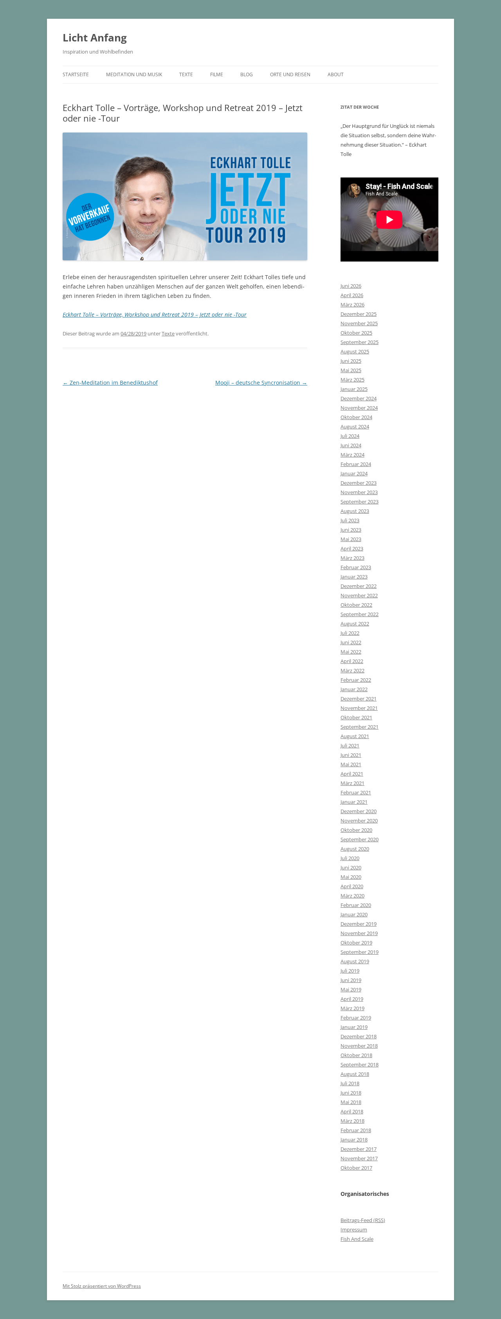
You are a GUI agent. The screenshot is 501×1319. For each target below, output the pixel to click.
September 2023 (359, 501)
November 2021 (359, 707)
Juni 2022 (351, 642)
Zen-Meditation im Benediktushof (110, 382)
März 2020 (352, 895)
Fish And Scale (357, 1238)
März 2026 (352, 304)
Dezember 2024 (359, 398)
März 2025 (352, 379)
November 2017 (359, 1158)
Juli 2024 (350, 435)
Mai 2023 (351, 539)
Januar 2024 (354, 473)
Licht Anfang (95, 37)
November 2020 (359, 820)
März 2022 (352, 670)
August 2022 (355, 623)
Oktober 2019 (356, 942)
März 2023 (352, 557)
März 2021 (352, 783)
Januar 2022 (354, 689)
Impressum (354, 1229)
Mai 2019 (351, 989)
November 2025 (359, 323)
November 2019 (359, 933)
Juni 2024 (351, 445)
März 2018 (352, 1120)
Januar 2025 (354, 388)
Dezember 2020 (359, 811)
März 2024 (352, 454)
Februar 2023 (356, 567)
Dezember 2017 (359, 1148)
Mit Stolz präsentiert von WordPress (102, 1286)
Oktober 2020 (356, 829)
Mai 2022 (351, 651)
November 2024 (359, 407)
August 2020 (355, 848)
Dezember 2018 (359, 1036)
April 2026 (352, 295)
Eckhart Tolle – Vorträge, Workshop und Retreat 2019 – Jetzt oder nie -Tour (155, 314)
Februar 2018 (356, 1130)
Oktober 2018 (356, 1055)
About (336, 74)
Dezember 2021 (359, 698)
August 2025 (355, 351)
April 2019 (352, 998)
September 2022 (359, 614)
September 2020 (359, 839)
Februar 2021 (356, 792)
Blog (246, 74)
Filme (216, 74)
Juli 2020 (350, 858)
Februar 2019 (356, 1017)
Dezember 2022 (359, 586)
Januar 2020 (354, 914)
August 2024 (355, 426)
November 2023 (359, 492)
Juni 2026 (351, 285)
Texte (186, 74)
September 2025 (359, 342)
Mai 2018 (351, 1102)
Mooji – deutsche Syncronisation (261, 382)
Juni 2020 (351, 867)
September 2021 (359, 726)
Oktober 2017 (356, 1167)
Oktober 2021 (356, 717)
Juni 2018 (351, 1092)
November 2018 (359, 1045)
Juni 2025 (351, 360)
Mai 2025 (351, 370)
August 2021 (355, 736)
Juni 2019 (351, 980)
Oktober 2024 (356, 417)
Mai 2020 (351, 876)
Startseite (76, 74)
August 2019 (355, 961)
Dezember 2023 (359, 482)
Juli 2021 (350, 745)
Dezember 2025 (359, 313)
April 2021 (352, 773)
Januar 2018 (354, 1139)
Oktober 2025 (356, 332)
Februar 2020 (356, 905)
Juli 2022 (350, 632)
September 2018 (359, 1064)
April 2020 (352, 886)
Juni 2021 (351, 754)
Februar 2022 (356, 679)
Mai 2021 (351, 764)
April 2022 (352, 661)
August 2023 (355, 510)
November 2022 (359, 595)
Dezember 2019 (359, 923)
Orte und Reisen (290, 74)
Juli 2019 (350, 970)
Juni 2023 (351, 529)
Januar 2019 (354, 1026)
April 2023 (352, 548)
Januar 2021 (354, 801)
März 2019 (352, 1008)
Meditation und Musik (134, 74)
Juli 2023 (350, 520)
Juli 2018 (350, 1083)
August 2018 (355, 1073)
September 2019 (359, 951)
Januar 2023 (354, 576)
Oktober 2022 (356, 604)
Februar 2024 (356, 464)
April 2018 (352, 1111)
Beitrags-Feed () (363, 1220)
